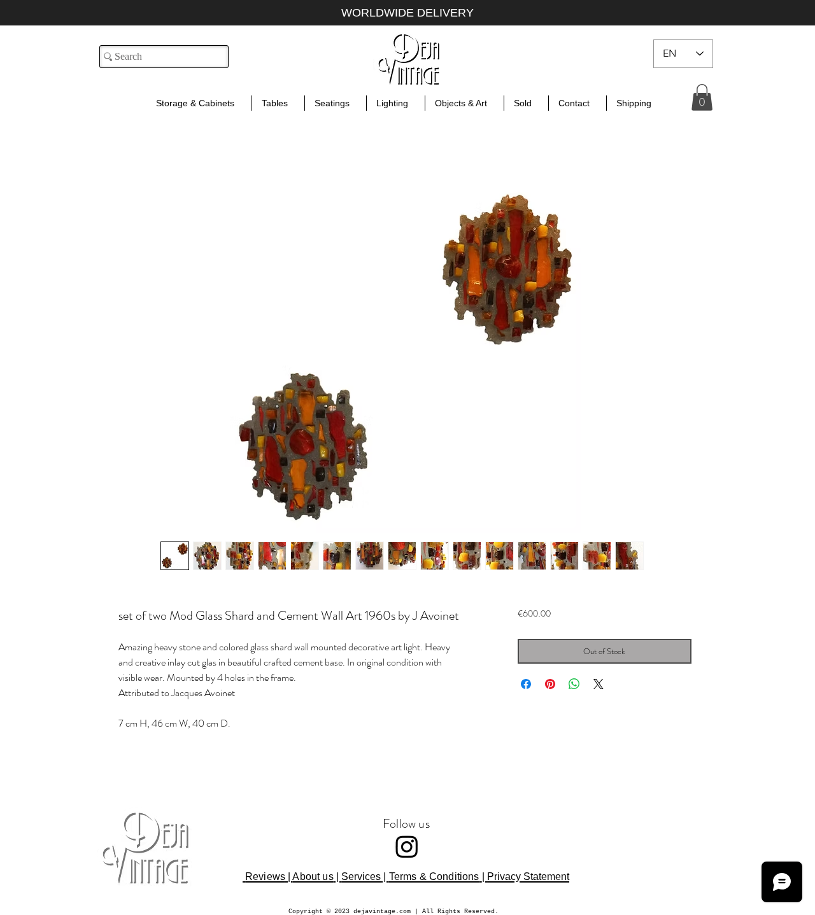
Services (361, 876)
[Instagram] (407, 846)
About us (312, 876)
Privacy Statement (528, 876)
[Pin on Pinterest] (550, 684)
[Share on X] (598, 684)
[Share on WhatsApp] (574, 684)
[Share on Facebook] (526, 684)
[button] (702, 97)
